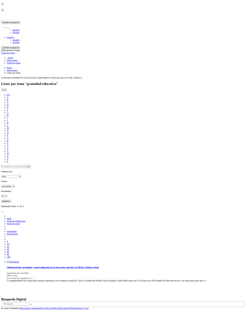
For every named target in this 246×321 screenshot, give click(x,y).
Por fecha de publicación (51, 308)
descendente (12, 234)
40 (8, 249)
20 (8, 247)
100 (8, 257)
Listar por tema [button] (8, 53)
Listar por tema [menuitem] (13, 63)
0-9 (8, 95)
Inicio (9, 68)
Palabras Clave (82, 308)
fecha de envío (13, 223)
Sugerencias (127, 290)
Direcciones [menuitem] (12, 60)
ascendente (12, 231)
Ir (29, 166)
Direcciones (12, 70)
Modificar (6, 201)
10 (8, 244)
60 (8, 252)
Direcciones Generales (30, 308)
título (9, 218)
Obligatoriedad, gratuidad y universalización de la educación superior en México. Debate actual (53, 267)
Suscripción (7, 17)
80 (8, 254)
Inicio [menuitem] (10, 58)
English (16, 32)
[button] (8, 28)
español (16, 30)
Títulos (72, 308)
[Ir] (31, 304)
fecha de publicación (16, 221)
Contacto (117, 290)
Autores (65, 308)
